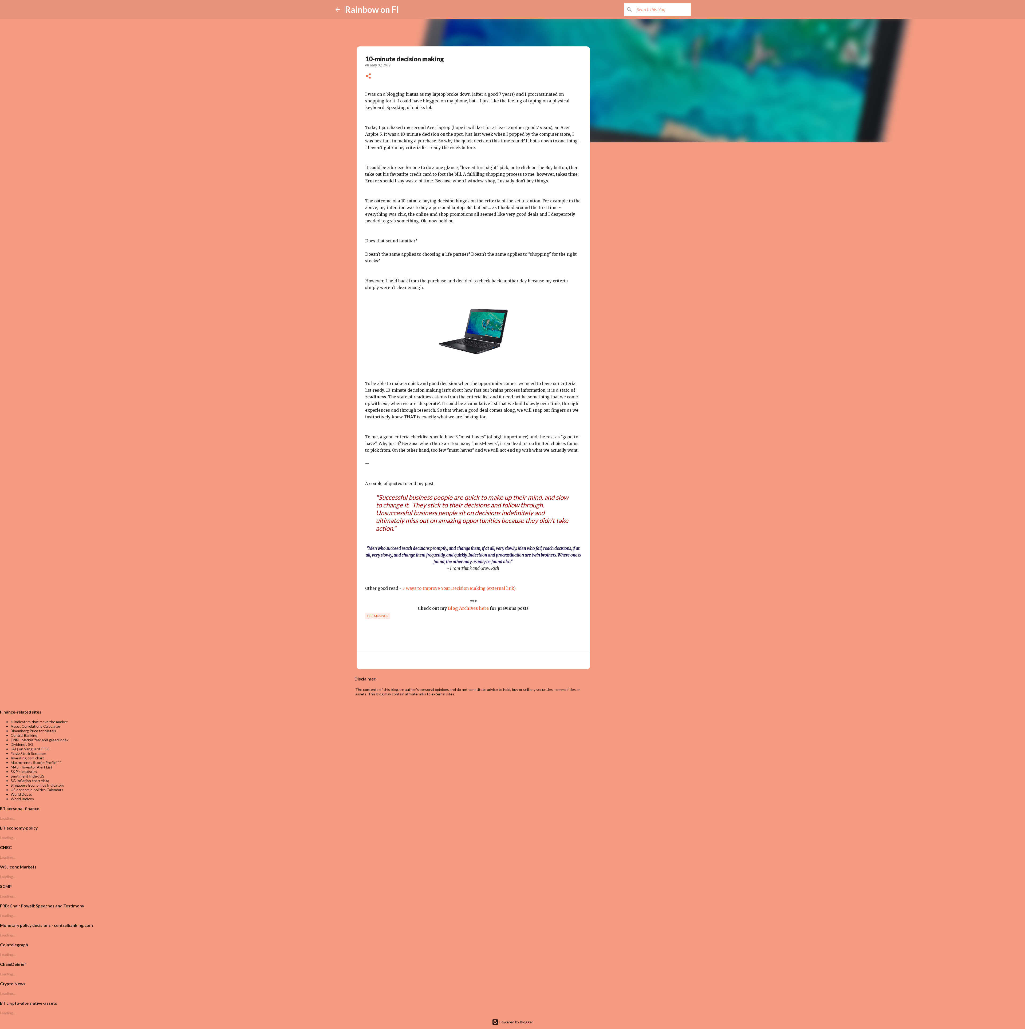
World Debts (21, 794)
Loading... (7, 818)
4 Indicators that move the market (39, 721)
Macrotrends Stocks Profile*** (36, 762)
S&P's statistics (24, 771)
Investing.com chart (27, 758)
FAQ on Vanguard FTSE (30, 749)
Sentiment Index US (27, 776)
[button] (368, 76)
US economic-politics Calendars (37, 789)
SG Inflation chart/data (30, 780)
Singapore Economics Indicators (37, 785)
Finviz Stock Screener (28, 753)
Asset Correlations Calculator (35, 726)
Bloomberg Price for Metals (33, 730)
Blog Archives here (468, 608)
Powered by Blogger (515, 1022)
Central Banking (24, 735)
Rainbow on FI (372, 9)
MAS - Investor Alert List (31, 767)
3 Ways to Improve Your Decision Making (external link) (459, 588)
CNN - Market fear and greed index (40, 740)
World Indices (22, 798)
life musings (377, 616)
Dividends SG (22, 744)
